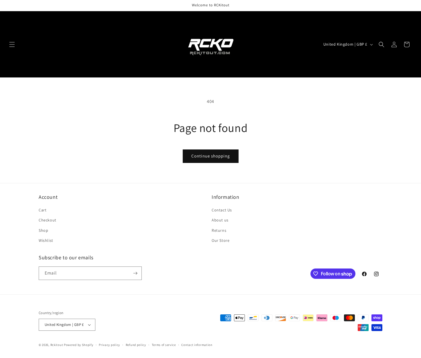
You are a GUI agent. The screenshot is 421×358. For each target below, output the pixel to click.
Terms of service (164, 345)
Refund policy (136, 345)
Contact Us (222, 210)
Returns (219, 230)
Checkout (47, 220)
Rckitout (56, 345)
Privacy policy (109, 345)
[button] (12, 44)
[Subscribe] (135, 273)
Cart (42, 210)
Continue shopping (210, 156)
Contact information (196, 345)
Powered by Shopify (78, 345)
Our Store (220, 240)
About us (220, 220)
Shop (43, 230)
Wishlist (46, 240)
